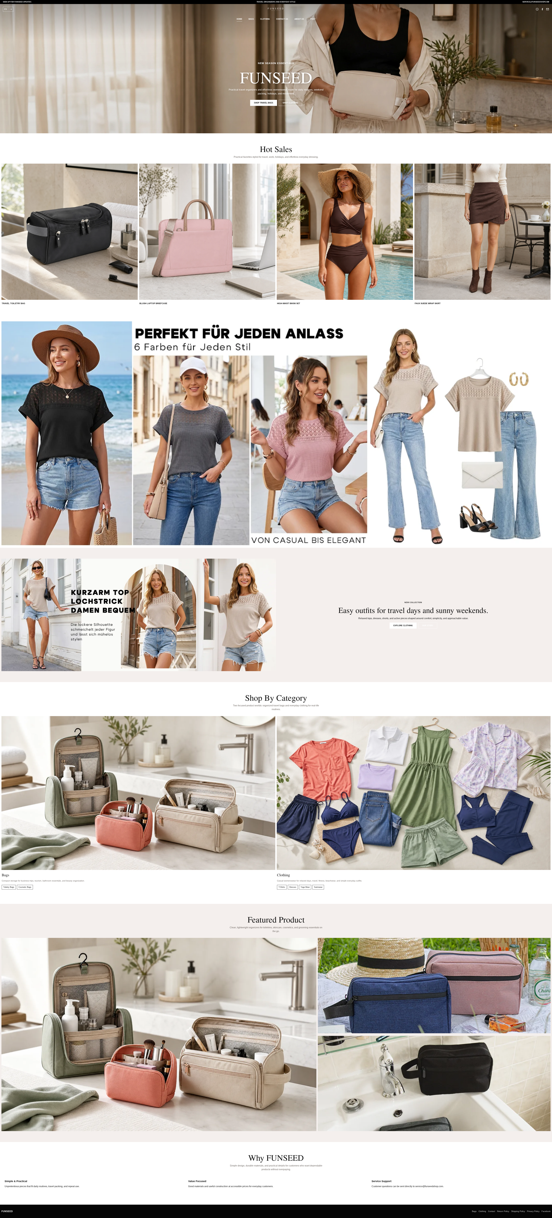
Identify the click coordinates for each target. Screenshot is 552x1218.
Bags (251, 19)
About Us (299, 19)
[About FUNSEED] (537, 9)
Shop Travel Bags (263, 103)
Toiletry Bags (8, 887)
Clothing (265, 19)
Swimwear (318, 887)
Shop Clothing (290, 103)
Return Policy (503, 1211)
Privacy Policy (533, 1211)
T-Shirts (282, 887)
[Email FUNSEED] (547, 9)
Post (313, 19)
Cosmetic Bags (25, 887)
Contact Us (282, 19)
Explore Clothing (403, 625)
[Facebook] (542, 9)
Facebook (546, 1211)
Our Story (427, 625)
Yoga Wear (305, 887)
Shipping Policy (518, 1211)
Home (239, 19)
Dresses (292, 887)
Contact (491, 1211)
